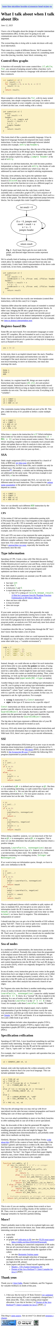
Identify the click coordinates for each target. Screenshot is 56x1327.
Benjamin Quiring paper (28, 1254)
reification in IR (24, 1239)
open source (16, 1316)
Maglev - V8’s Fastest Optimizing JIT (26, 1267)
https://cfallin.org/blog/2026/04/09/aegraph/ (29, 1242)
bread (40, 6)
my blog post (21, 463)
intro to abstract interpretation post (18, 320)
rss (51, 6)
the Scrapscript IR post (18, 752)
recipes (46, 6)
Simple (7, 1015)
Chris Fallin (17, 1283)
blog (9, 6)
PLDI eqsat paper (46, 1239)
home (4, 6)
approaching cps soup (17, 545)
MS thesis (29, 749)
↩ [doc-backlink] (45, 1305)
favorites (23, 6)
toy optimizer (47, 1295)
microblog (16, 6)
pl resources (33, 6)
